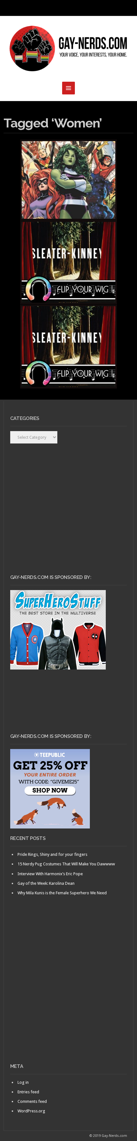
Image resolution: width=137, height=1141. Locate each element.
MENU (68, 8)
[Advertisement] (68, 990)
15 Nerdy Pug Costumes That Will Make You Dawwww (66, 864)
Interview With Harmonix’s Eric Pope (50, 873)
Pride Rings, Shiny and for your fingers (52, 854)
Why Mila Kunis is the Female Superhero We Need (62, 892)
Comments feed (32, 1101)
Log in (23, 1082)
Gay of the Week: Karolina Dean (46, 883)
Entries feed (28, 1091)
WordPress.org (31, 1111)
